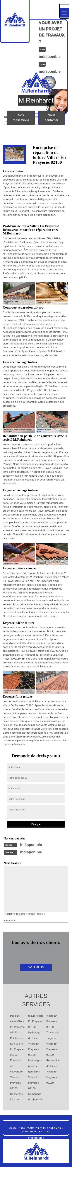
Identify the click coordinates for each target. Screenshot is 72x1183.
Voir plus (36, 967)
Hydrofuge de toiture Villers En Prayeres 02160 (34, 1043)
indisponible (31, 845)
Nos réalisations (21, 117)
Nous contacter (51, 117)
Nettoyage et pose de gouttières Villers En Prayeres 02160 (35, 1074)
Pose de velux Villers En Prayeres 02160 (17, 1024)
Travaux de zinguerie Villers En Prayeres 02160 (52, 1043)
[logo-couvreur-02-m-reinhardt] (36, 1151)
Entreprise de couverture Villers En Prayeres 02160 (16, 1074)
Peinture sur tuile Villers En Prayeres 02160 (17, 1046)
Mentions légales (36, 1131)
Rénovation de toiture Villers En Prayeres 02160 (53, 1071)
